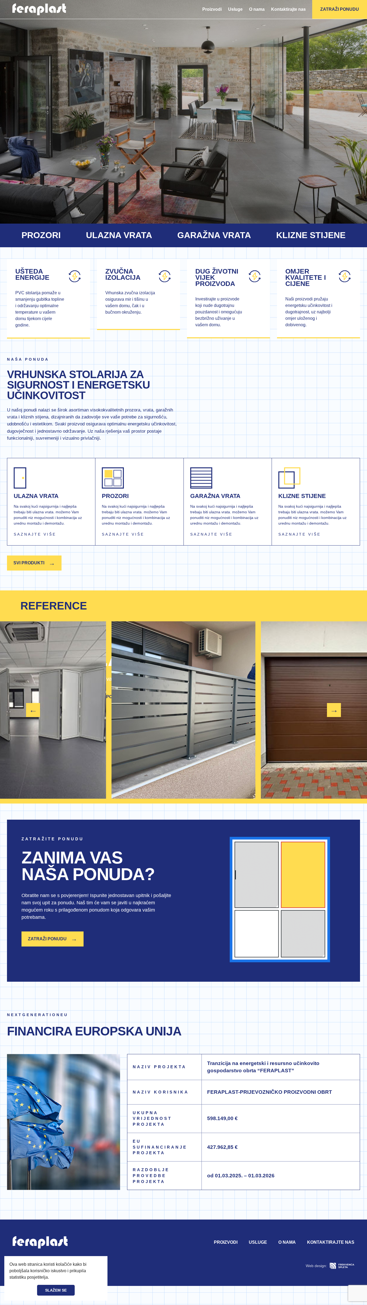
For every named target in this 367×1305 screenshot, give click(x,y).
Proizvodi (212, 9)
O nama (257, 9)
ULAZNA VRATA (119, 235)
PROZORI (41, 235)
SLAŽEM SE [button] (56, 1290)
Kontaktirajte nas (288, 9)
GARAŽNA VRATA (214, 235)
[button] (51, 1278)
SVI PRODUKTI (34, 563)
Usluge (235, 9)
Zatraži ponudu (339, 9)
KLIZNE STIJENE (311, 235)
